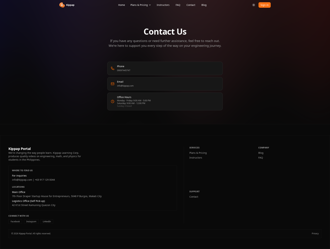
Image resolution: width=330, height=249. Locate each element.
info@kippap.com (125, 85)
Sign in (265, 5)
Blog (204, 5)
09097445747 (123, 70)
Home (121, 5)
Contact (190, 5)
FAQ (178, 5)
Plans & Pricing (139, 5)
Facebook (15, 221)
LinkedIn (47, 221)
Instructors (163, 5)
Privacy (315, 233)
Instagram (31, 221)
